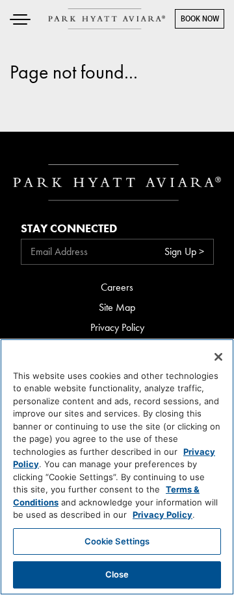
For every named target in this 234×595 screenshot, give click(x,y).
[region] (117, 467)
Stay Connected (69, 228)
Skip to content (48, 60)
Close (117, 574)
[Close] (218, 357)
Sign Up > (184, 251)
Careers (117, 287)
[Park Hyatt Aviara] (107, 18)
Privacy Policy (117, 327)
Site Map (117, 307)
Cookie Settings (117, 541)
